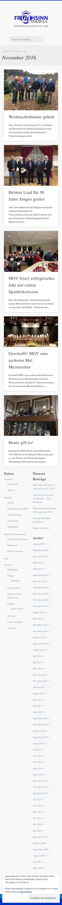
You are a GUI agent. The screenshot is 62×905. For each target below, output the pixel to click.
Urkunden (15, 580)
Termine (11, 490)
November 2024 (40, 556)
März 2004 (38, 868)
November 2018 (40, 631)
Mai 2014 (37, 824)
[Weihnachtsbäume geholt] (31, 89)
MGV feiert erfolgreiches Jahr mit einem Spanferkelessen (32, 284)
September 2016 (40, 737)
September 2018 (40, 643)
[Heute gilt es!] (31, 415)
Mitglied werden (15, 551)
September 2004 (40, 849)
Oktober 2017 (39, 687)
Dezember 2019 (40, 606)
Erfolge (10, 575)
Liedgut (11, 603)
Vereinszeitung (14, 514)
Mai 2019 (37, 618)
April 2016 (38, 768)
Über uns (8, 564)
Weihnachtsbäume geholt (31, 116)
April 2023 (38, 562)
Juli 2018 (37, 656)
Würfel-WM (12, 526)
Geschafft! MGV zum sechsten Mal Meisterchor (28, 360)
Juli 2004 (37, 861)
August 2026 (39, 543)
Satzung (11, 615)
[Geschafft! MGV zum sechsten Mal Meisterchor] (31, 331)
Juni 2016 (37, 755)
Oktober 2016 (39, 730)
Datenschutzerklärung (17, 539)
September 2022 (40, 575)
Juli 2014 (37, 818)
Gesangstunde (13, 587)
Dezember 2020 (40, 593)
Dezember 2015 (40, 780)
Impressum (12, 545)
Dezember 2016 (40, 718)
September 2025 (40, 550)
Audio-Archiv (17, 608)
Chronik (8, 497)
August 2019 (39, 612)
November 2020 (40, 599)
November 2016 (40, 724)
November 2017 (40, 681)
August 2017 (39, 693)
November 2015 (40, 786)
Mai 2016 (37, 762)
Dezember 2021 (40, 581)
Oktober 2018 (39, 637)
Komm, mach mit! (41, 528)
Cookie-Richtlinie (25, 891)
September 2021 (40, 587)
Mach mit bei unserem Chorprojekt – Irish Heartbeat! (43, 498)
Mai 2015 (37, 811)
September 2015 (40, 793)
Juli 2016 (37, 749)
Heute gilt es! (21, 442)
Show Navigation (49, 31)
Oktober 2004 (39, 843)
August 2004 (39, 855)
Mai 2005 (37, 830)
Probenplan (12, 484)
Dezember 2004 (40, 836)
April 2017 (38, 712)
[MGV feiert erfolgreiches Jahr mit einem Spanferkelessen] (31, 251)
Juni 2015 (37, 805)
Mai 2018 (37, 662)
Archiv (10, 502)
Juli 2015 (37, 799)
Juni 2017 (37, 699)
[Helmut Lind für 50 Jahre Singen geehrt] (31, 165)
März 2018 (38, 668)
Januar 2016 (38, 774)
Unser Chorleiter (15, 621)
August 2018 (39, 649)
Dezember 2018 (40, 624)
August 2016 (39, 743)
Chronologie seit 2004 (17, 508)
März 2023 (38, 568)
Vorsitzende (12, 520)
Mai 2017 (37, 705)
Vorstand (11, 627)
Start (6, 558)
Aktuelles (8, 479)
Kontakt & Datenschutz (15, 534)
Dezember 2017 (40, 674)
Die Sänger (12, 569)
